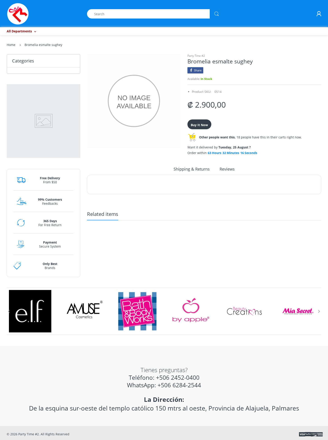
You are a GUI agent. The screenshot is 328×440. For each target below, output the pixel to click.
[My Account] (318, 14)
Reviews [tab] (227, 169)
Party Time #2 (196, 56)
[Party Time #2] (18, 13)
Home (11, 45)
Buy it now (199, 125)
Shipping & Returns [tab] (192, 169)
